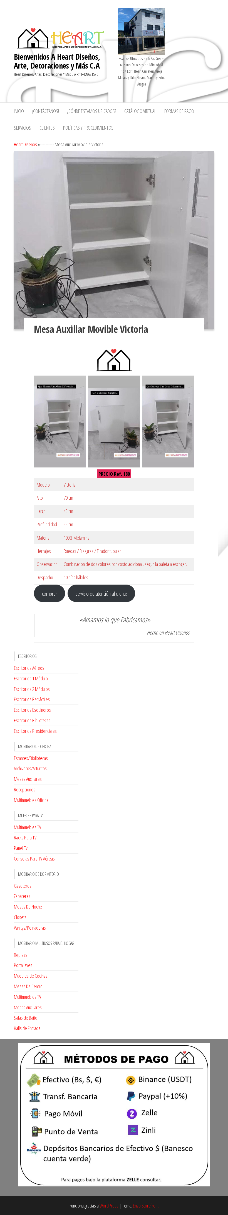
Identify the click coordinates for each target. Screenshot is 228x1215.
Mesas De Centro (28, 986)
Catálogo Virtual (140, 111)
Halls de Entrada (27, 1028)
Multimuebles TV (27, 827)
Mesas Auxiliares (28, 779)
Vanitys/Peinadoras (30, 927)
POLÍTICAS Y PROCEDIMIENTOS (88, 127)
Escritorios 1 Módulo (31, 678)
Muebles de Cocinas (31, 975)
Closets (20, 917)
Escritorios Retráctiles (32, 699)
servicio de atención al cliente (101, 593)
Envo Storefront (145, 1205)
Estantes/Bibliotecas (31, 758)
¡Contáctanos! (45, 111)
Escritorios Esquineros (32, 709)
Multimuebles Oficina (31, 800)
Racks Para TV (25, 837)
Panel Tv (21, 848)
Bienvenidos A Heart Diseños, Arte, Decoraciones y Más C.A (57, 61)
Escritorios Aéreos (29, 668)
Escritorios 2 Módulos (32, 689)
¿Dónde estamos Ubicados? (91, 111)
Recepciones (24, 789)
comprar (49, 593)
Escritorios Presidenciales (35, 731)
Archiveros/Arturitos (30, 768)
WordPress (109, 1205)
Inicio (19, 111)
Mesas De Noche (28, 906)
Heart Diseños (25, 144)
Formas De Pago (179, 111)
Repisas (20, 955)
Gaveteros (22, 885)
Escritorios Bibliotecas (32, 720)
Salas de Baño (25, 1017)
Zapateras (22, 896)
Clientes (47, 127)
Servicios (22, 127)
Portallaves (23, 965)
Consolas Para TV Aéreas (34, 858)
